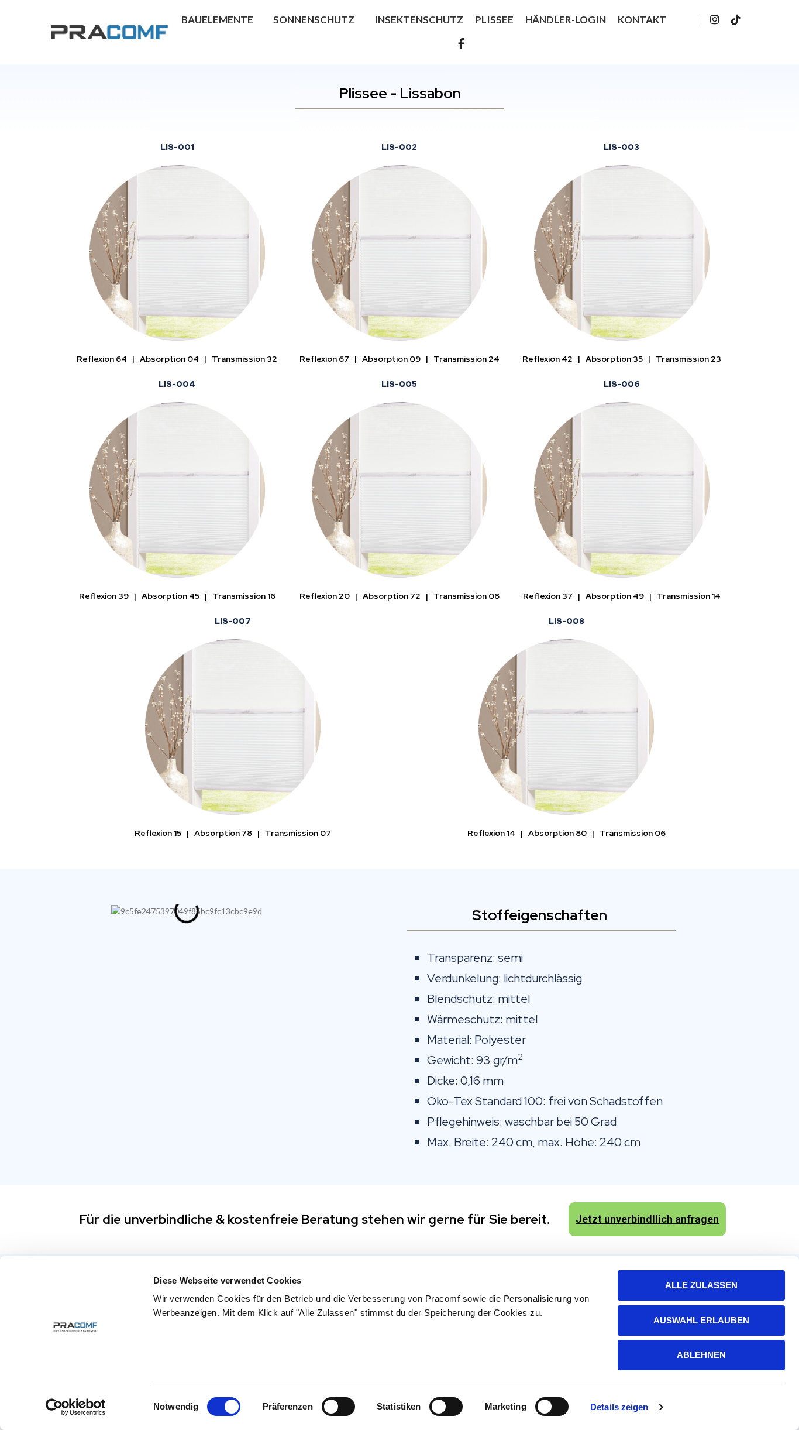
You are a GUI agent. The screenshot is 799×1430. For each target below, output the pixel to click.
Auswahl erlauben (701, 1320)
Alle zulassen (701, 1285)
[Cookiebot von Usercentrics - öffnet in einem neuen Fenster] (76, 1407)
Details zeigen (619, 1407)
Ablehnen (701, 1355)
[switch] (338, 1406)
